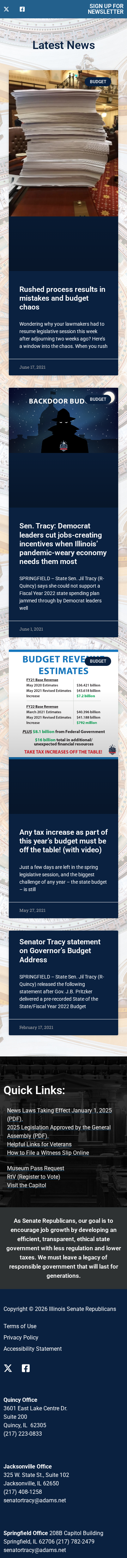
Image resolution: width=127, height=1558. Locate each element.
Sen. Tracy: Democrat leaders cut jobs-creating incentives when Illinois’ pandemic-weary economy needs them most (63, 544)
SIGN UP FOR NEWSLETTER (105, 9)
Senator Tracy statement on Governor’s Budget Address (60, 951)
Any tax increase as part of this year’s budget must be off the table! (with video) (63, 841)
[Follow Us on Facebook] (25, 9)
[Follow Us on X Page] (10, 1368)
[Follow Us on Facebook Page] (28, 1368)
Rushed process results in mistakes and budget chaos (62, 298)
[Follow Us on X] (9, 9)
